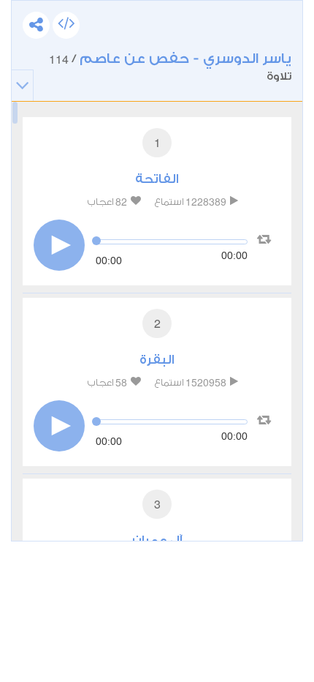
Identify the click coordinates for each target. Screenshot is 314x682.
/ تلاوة (170, 66)
